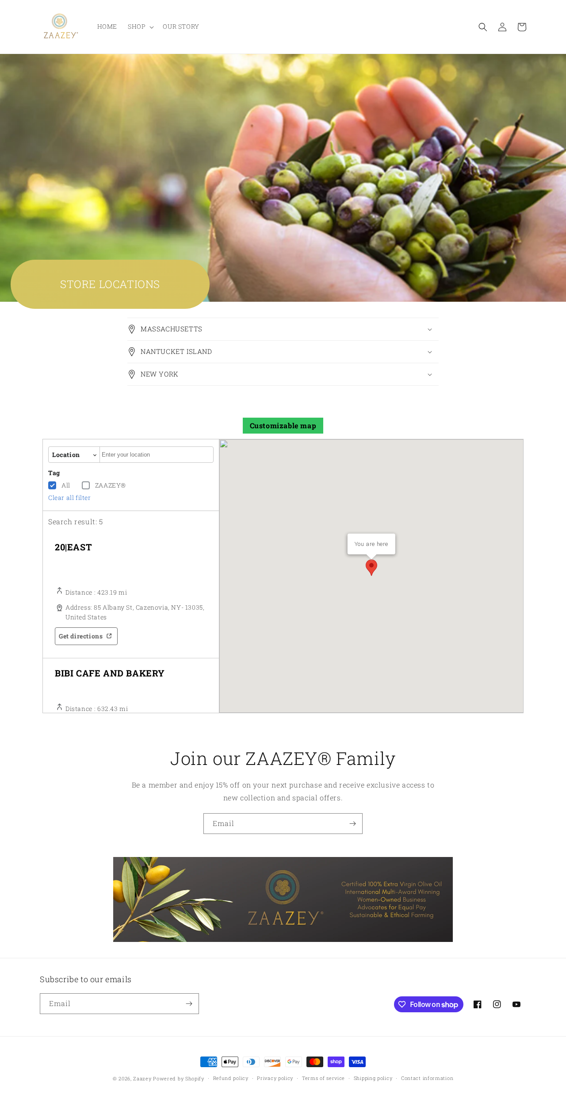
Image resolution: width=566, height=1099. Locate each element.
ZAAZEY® (110, 485)
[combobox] (156, 454)
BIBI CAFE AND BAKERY (110, 673)
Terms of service (323, 1078)
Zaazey (142, 1078)
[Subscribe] (352, 823)
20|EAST (73, 547)
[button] (139, 26)
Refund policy (231, 1078)
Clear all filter (69, 497)
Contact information (427, 1078)
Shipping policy (373, 1078)
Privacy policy (275, 1078)
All (65, 485)
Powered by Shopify (178, 1078)
